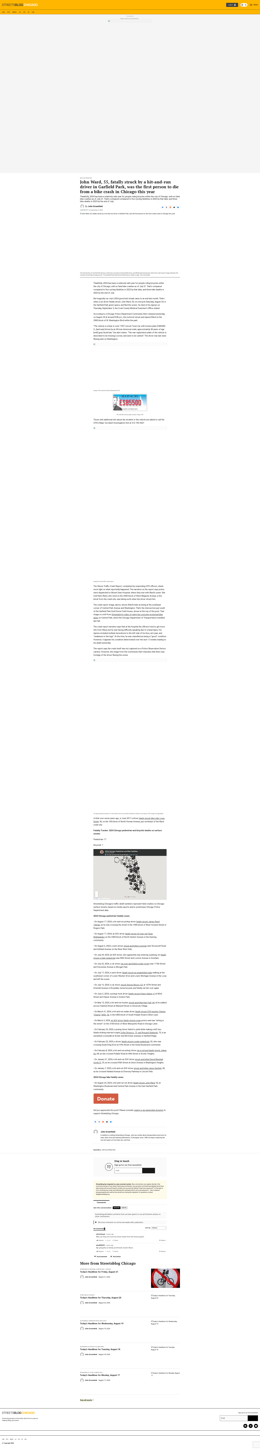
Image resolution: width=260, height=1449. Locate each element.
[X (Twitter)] (251, 1426)
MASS (14, 12)
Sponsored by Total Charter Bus (91, 1372)
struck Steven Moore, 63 (132, 985)
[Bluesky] (256, 1426)
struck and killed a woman (135, 946)
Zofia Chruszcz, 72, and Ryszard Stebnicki (139, 1032)
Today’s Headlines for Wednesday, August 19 (101, 1323)
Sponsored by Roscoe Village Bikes (92, 1346)
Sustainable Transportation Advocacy (93, 1320)
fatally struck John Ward (144, 1083)
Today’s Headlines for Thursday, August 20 (100, 1297)
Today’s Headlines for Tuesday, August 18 (100, 1349)
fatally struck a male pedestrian (135, 1041)
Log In (230, 5)
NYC (8, 12)
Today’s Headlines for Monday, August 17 (100, 1375)
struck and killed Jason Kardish (147, 1068)
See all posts (86, 1400)
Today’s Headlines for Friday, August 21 (99, 1272)
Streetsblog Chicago (87, 1295)
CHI (24, 12)
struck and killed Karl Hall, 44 (141, 1002)
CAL (33, 12)
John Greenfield (95, 206)
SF (28, 12)
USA (3, 12)
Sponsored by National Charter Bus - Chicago (95, 1269)
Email (117, 1170)
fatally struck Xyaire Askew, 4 (141, 994)
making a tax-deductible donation (148, 1110)
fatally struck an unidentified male (137, 972)
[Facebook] (245, 1426)
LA (20, 12)
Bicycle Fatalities (86, 178)
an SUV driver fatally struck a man (126, 1020)
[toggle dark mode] (243, 5)
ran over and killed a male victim (135, 964)
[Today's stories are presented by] (130, 96)
